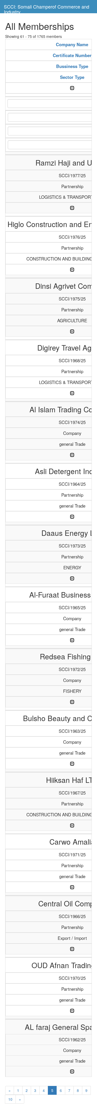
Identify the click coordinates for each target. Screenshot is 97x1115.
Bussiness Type (72, 66)
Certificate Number (72, 55)
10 (10, 1099)
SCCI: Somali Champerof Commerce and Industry (46, 8)
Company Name (72, 44)
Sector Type (72, 77)
